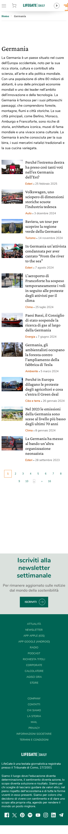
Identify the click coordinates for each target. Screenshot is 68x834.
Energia (30, 337)
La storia (34, 716)
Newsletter (34, 630)
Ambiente (31, 371)
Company (34, 698)
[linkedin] (53, 815)
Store (18, 5)
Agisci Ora (34, 677)
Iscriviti (31, 602)
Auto (28, 213)
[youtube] (38, 815)
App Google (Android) (34, 641)
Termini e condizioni (34, 740)
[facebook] (7, 815)
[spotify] (30, 815)
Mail (34, 722)
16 (49, 481)
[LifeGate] (34, 5)
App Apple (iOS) (34, 636)
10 (26, 481)
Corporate (34, 665)
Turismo (30, 238)
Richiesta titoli (34, 659)
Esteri (28, 184)
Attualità (34, 624)
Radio (34, 647)
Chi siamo (34, 710)
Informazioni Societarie (34, 734)
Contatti (34, 704)
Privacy (34, 728)
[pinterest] (22, 815)
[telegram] (61, 815)
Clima (29, 307)
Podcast (34, 653)
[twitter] (14, 815)
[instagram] (45, 815)
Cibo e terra (32, 401)
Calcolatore (34, 671)
